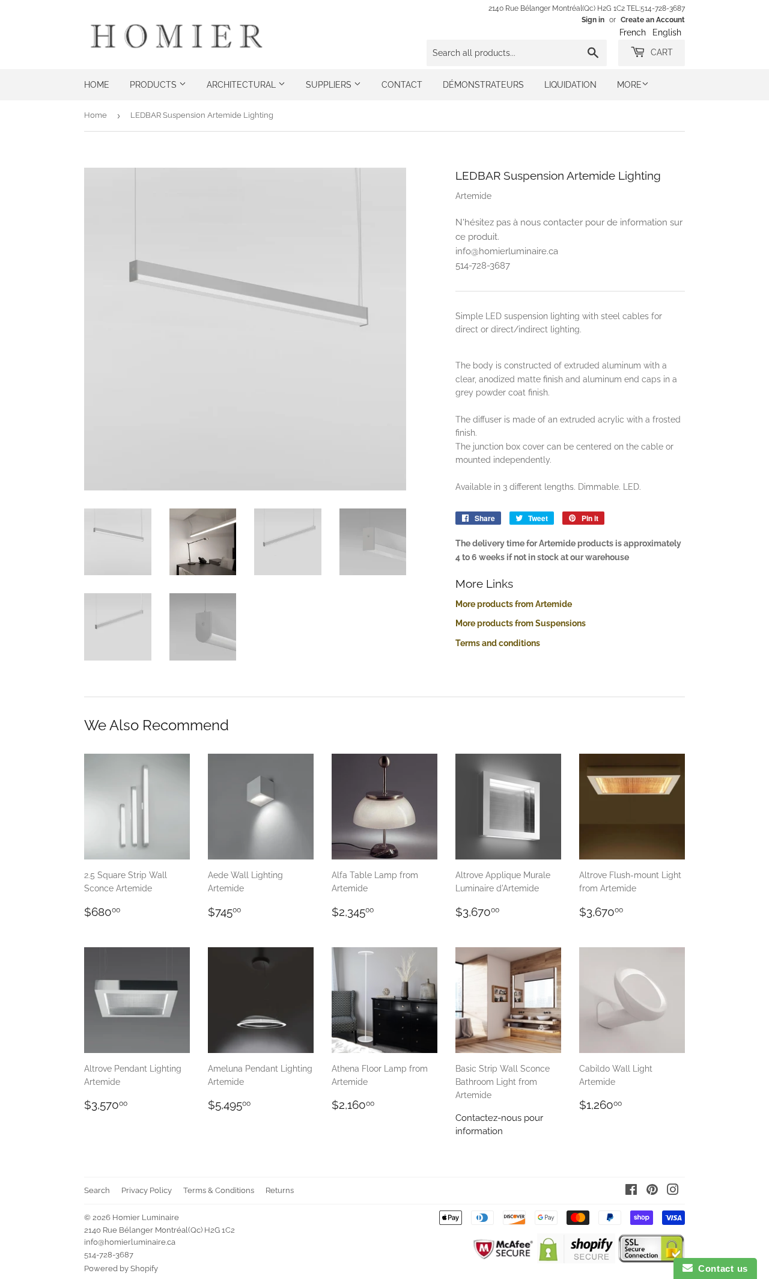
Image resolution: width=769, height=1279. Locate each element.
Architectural (242, 85)
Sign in (593, 20)
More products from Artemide (513, 604)
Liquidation (570, 85)
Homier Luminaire (145, 1217)
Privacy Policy (146, 1190)
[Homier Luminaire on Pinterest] (652, 1191)
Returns (280, 1190)
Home (96, 85)
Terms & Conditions (218, 1190)
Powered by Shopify (121, 1268)
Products (154, 85)
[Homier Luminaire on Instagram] (673, 1191)
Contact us (720, 1268)
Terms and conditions (497, 643)
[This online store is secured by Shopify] (576, 1260)
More (629, 85)
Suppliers (330, 85)
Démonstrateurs (483, 85)
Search (97, 1190)
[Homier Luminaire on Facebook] (631, 1191)
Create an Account (653, 20)
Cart (660, 52)
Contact (401, 85)
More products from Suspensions (520, 623)
